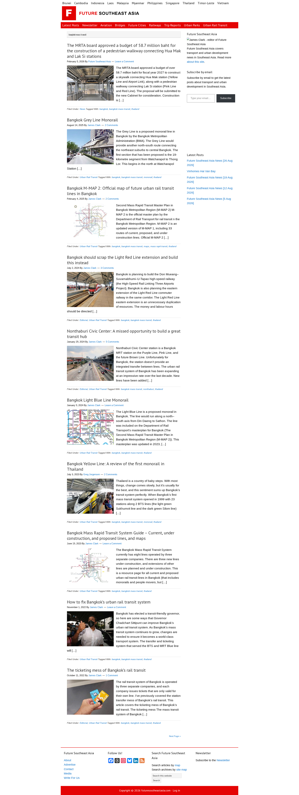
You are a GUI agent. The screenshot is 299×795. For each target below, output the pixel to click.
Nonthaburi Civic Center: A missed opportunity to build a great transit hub (123, 333)
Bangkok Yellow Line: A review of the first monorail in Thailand (115, 466)
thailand (135, 109)
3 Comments (107, 268)
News (82, 109)
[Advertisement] (212, 14)
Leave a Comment (124, 61)
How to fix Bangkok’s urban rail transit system (108, 602)
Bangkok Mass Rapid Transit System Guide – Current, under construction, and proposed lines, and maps (120, 535)
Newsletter (223, 760)
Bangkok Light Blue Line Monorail (97, 400)
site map (181, 769)
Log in (176, 790)
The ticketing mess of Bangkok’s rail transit (106, 670)
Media (67, 773)
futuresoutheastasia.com (156, 790)
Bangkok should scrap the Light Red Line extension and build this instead (122, 259)
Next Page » (175, 736)
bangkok (104, 109)
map (177, 765)
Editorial (84, 320)
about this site (195, 61)
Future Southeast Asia (101, 14)
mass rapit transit (158, 246)
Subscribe (225, 98)
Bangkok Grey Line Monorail (92, 120)
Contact (69, 769)
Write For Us (72, 777)
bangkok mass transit (119, 109)
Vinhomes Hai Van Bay (201, 171)
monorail (148, 177)
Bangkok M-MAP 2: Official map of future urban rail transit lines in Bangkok (120, 190)
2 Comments (111, 125)
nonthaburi (148, 389)
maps (146, 246)
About (67, 760)
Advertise (70, 764)
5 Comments (112, 341)
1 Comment (112, 675)
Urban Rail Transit (88, 177)
